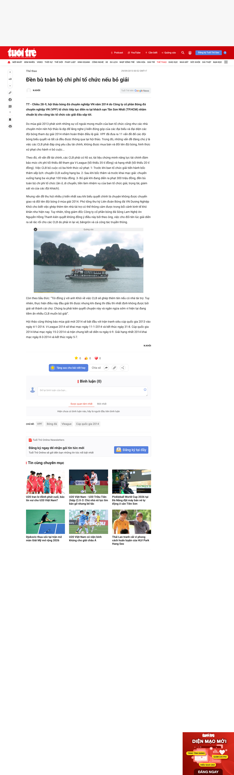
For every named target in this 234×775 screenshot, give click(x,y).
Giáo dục (173, 62)
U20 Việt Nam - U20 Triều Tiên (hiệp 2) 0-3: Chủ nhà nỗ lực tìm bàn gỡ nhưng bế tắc (88, 500)
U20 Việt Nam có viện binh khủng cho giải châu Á (85, 538)
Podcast (118, 52)
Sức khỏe (195, 62)
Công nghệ (98, 62)
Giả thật (206, 62)
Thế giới (58, 62)
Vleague (67, 424)
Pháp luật (70, 62)
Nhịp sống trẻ (127, 62)
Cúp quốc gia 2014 (87, 424)
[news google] (135, 90)
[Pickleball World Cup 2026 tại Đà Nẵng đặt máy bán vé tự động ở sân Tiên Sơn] (131, 482)
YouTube (135, 52)
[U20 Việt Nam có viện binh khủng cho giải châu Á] (88, 522)
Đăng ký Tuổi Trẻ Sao (208, 52)
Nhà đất (184, 62)
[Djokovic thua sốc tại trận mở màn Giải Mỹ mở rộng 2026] (45, 522)
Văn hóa (141, 62)
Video (40, 62)
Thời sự (48, 62)
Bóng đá (52, 424)
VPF (39, 424)
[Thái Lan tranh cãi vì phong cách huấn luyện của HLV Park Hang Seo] (131, 522)
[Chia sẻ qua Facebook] (106, 368)
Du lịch (114, 62)
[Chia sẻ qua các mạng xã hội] (122, 368)
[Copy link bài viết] (114, 368)
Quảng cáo (170, 52)
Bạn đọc (217, 62)
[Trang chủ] (8, 62)
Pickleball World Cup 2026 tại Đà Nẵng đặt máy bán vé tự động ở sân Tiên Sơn (130, 500)
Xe (107, 62)
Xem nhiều (29, 62)
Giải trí (151, 62)
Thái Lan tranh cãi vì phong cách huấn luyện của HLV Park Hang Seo (130, 540)
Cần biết (153, 52)
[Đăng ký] (131, 450)
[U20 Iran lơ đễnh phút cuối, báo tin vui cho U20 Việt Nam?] (45, 482)
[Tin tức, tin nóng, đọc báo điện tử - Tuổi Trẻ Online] (21, 53)
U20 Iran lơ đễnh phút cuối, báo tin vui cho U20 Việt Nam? (45, 498)
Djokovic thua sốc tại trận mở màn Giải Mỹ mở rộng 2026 (44, 538)
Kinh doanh (84, 62)
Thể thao (162, 62)
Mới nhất (17, 62)
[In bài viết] (10, 126)
